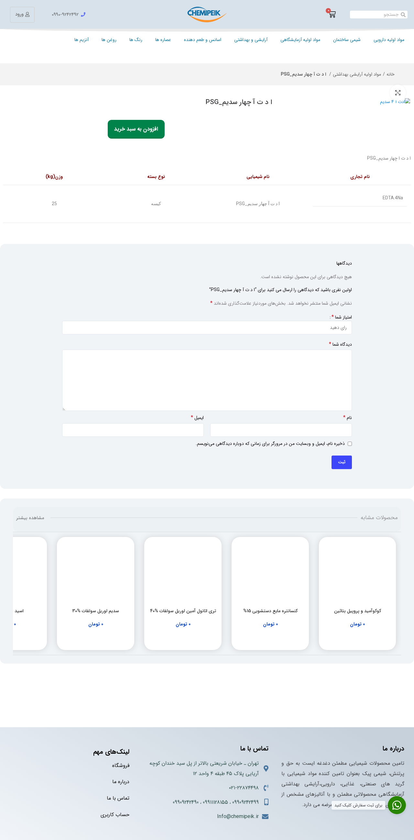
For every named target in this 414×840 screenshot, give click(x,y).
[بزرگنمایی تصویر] (398, 93)
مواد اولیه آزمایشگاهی (300, 39)
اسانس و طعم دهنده (202, 39)
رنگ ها (135, 39)
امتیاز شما (342, 317)
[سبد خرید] (331, 14)
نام (347, 417)
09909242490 (186, 802)
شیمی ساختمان (347, 39)
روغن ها (109, 39)
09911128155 (215, 802)
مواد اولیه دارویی (389, 39)
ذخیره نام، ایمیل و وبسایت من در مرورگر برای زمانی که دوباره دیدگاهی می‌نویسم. (270, 443)
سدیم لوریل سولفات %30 (95, 610)
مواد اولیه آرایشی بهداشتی (357, 74)
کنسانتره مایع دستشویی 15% (270, 610)
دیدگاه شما (340, 344)
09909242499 (245, 802)
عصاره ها (163, 39)
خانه (391, 74)
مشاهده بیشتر (30, 517)
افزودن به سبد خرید (136, 129)
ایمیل (197, 417)
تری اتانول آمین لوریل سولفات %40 (183, 610)
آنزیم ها (81, 39)
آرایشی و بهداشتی (250, 39)
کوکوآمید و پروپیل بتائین (357, 610)
